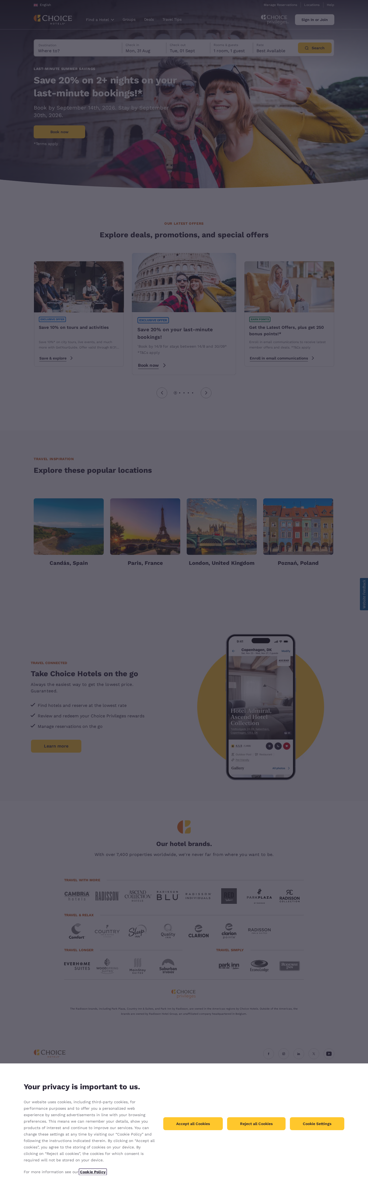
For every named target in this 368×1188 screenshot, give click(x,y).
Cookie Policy (93, 1172)
